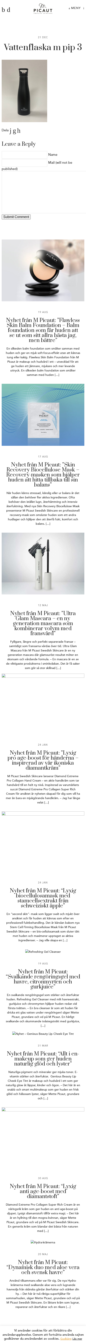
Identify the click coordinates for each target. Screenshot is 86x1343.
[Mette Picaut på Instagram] (8, 9)
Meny (75, 8)
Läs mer (77, 1338)
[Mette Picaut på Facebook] (3, 9)
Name (52, 155)
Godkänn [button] (66, 1338)
